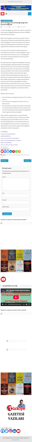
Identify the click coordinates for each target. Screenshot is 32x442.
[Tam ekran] (29, 304)
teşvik (28, 155)
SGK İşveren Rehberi (6, 20)
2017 (7, 155)
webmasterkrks (13, 27)
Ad (3, 193)
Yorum (4, 177)
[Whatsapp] (16, 151)
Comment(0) (22, 27)
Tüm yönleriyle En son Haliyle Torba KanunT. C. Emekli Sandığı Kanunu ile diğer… (28, 161)
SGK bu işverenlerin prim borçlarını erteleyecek (5, 161)
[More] (19, 151)
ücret (2, 157)
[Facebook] (5, 151)
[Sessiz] (26, 304)
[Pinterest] (13, 151)
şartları (22, 155)
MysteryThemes (16, 440)
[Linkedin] (10, 151)
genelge (18, 155)
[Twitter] (7, 151)
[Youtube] (2, 151)
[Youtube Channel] (3, 279)
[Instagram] (10, 431)
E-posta (4, 200)
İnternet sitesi (5, 207)
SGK (25, 155)
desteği (14, 155)
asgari (10, 155)
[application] (16, 297)
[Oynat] (3, 304)
